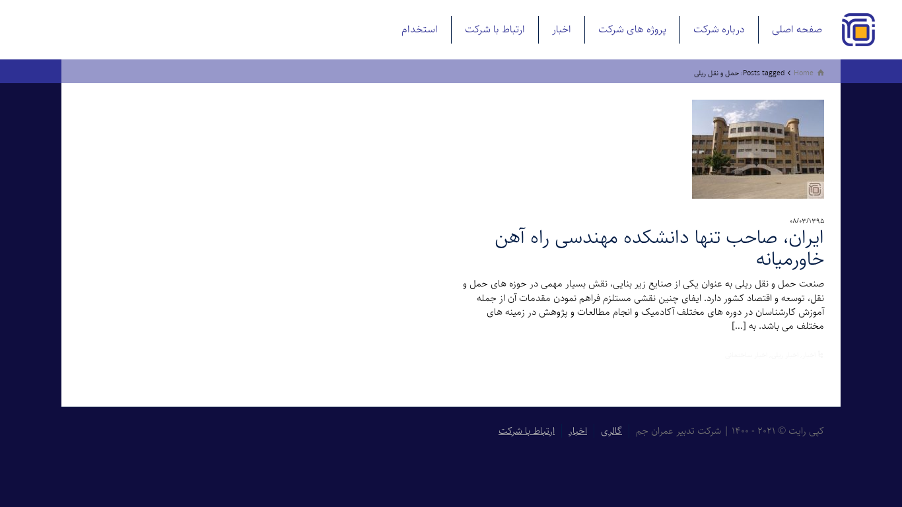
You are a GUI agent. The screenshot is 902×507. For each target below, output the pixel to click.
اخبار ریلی (784, 354)
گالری (611, 430)
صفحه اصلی (797, 29)
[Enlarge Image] (758, 149)
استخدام (419, 29)
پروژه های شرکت (632, 29)
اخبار (561, 29)
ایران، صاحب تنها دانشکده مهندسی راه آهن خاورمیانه (659, 248)
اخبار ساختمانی (746, 354)
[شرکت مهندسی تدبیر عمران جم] (858, 29)
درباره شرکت (719, 29)
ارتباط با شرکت (495, 29)
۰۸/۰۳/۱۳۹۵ (807, 220)
